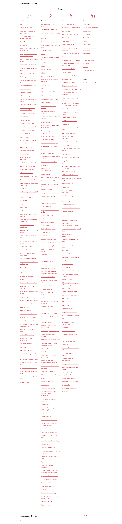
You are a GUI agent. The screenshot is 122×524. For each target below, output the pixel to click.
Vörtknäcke (86, 74)
